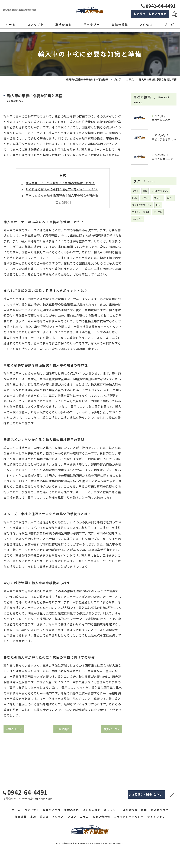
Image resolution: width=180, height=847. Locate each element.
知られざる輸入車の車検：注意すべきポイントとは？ (62, 189)
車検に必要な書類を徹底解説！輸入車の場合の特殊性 (62, 195)
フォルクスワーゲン (142, 204)
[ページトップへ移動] (173, 794)
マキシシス (137, 219)
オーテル (158, 211)
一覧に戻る (62, 729)
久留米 (135, 190)
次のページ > (111, 729)
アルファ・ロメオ (140, 211)
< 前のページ (14, 729)
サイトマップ (156, 816)
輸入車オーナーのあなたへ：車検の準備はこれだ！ (60, 183)
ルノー (170, 197)
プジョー (158, 197)
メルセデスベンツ (159, 190)
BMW (134, 197)
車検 (145, 190)
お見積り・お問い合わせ (150, 14)
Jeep (158, 204)
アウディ (146, 197)
